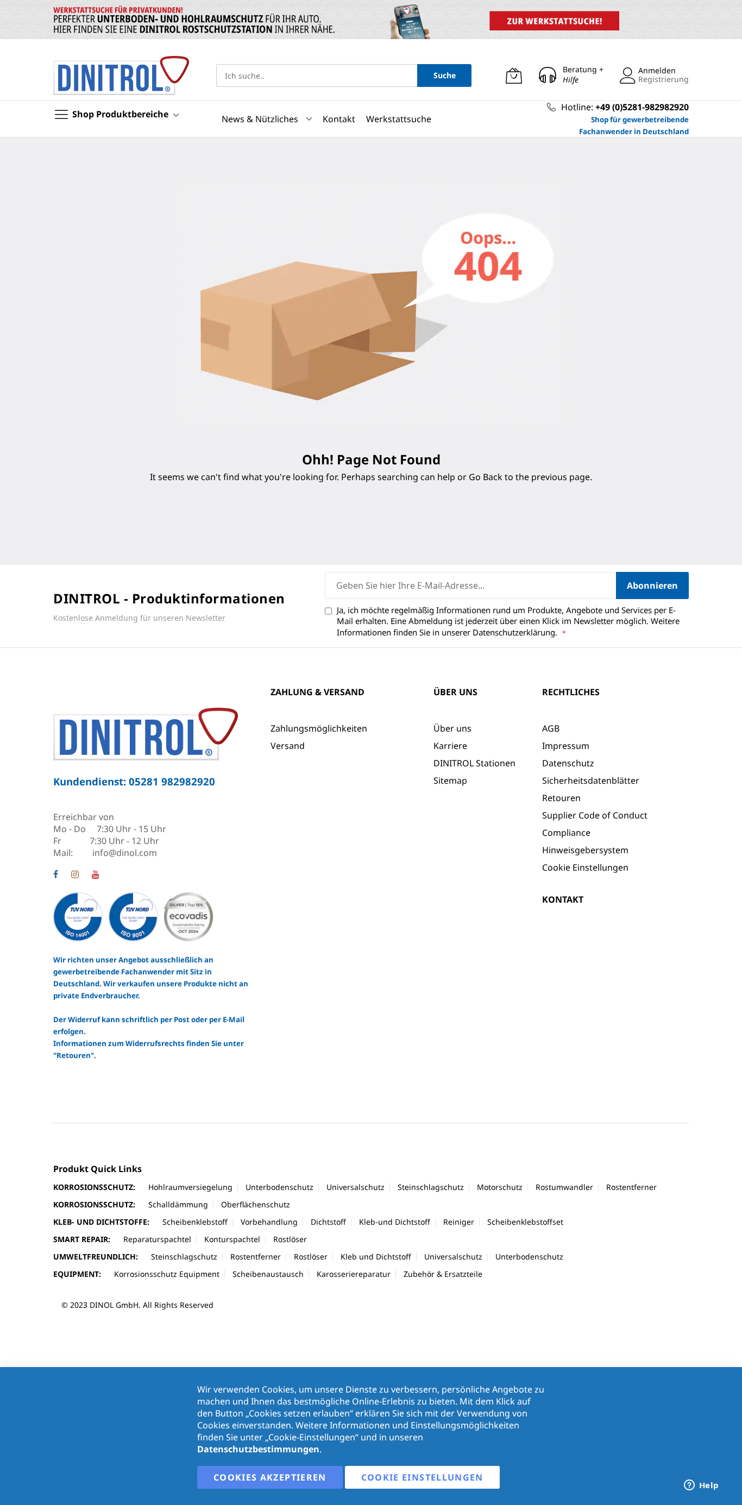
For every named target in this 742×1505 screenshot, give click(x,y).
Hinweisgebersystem (585, 850)
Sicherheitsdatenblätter (590, 780)
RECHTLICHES (571, 692)
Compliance (566, 833)
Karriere (450, 746)
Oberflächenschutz (255, 1204)
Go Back (485, 477)
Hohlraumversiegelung (190, 1187)
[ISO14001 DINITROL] (78, 916)
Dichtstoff (328, 1222)
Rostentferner (631, 1187)
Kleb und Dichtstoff (376, 1256)
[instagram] (75, 875)
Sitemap (450, 780)
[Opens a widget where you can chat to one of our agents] (701, 1486)
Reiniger (458, 1222)
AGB (550, 728)
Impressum (565, 746)
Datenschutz (568, 763)
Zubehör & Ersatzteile (443, 1274)
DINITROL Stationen (474, 763)
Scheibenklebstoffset (525, 1222)
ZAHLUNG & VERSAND (317, 692)
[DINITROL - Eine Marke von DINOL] (121, 75)
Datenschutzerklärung (514, 632)
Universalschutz (355, 1187)
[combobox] (316, 75)
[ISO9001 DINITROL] (133, 916)
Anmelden (657, 70)
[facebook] (55, 875)
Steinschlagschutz (431, 1187)
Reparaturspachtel (157, 1239)
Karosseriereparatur (354, 1274)
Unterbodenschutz (279, 1187)
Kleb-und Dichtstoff (394, 1222)
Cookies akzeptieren (269, 1477)
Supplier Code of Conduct (594, 815)
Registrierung (663, 79)
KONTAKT (562, 899)
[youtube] (95, 875)
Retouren (561, 798)
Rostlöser (290, 1239)
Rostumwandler (564, 1187)
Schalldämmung (178, 1204)
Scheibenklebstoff (195, 1222)
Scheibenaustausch (268, 1274)
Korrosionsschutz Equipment (166, 1274)
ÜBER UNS (455, 692)
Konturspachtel (232, 1239)
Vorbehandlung (269, 1222)
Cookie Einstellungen (585, 867)
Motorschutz (500, 1187)
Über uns (452, 728)
